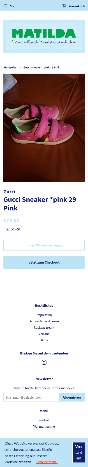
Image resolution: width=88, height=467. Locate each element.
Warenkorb (76, 6)
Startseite (9, 67)
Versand (44, 334)
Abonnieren (72, 397)
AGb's (44, 340)
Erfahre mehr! (47, 462)
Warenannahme (44, 426)
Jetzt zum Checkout (44, 262)
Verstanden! (78, 452)
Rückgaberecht (44, 327)
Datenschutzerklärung (44, 321)
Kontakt (44, 420)
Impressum (44, 315)
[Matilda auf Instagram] (44, 363)
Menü (14, 6)
